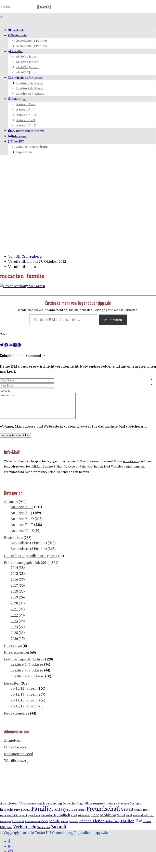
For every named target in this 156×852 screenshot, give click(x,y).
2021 (14, 609)
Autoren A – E (26, 104)
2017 (14, 585)
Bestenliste (19, 35)
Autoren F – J (25, 110)
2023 (14, 621)
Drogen (125, 803)
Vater (9, 827)
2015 (14, 573)
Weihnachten (43, 827)
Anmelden (13, 740)
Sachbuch (42, 821)
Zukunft (58, 827)
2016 (14, 579)
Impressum (24, 152)
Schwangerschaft (69, 821)
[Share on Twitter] (2, 345)
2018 (14, 591)
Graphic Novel (141, 809)
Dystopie (135, 803)
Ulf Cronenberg (28, 256)
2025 (14, 632)
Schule (54, 821)
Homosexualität (9, 815)
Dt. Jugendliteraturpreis (27, 131)
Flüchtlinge (80, 809)
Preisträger (5, 821)
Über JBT (17, 141)
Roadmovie (31, 821)
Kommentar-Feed (18, 754)
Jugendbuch (34, 815)
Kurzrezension (16, 652)
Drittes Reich (113, 803)
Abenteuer (9, 803)
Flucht (70, 810)
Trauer (147, 821)
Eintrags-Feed (15, 747)
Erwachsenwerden (15, 809)
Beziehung (52, 803)
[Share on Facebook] (6, 345)
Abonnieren (113, 320)
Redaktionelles (16, 713)
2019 (14, 597)
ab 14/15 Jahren (27, 67)
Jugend (22, 815)
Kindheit (63, 815)
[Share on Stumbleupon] (11, 345)
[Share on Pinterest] (19, 345)
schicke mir (131, 461)
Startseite (18, 30)
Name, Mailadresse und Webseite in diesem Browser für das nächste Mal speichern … (75, 426)
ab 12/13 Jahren (27, 62)
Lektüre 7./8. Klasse (29, 88)
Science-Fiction (92, 821)
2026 (14, 638)
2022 (14, 615)
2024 (14, 627)
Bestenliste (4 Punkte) (31, 46)
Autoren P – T (25, 120)
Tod (138, 821)
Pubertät (18, 821)
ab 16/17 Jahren (27, 72)
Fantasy (59, 809)
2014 (14, 567)
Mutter (136, 815)
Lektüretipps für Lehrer (26, 78)
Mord (121, 815)
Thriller (127, 821)
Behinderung (34, 803)
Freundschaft (103, 808)
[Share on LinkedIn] (15, 345)
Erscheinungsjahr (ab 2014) (27, 562)
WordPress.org (16, 760)
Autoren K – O (26, 115)
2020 (14, 603)
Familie (41, 809)
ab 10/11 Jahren (27, 57)
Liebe (95, 815)
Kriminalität (84, 815)
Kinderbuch (48, 815)
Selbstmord (112, 821)
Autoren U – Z (26, 125)
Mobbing (108, 815)
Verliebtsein (24, 827)
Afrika (22, 803)
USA (3, 827)
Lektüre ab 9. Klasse (30, 94)
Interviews (19, 136)
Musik (129, 815)
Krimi (74, 815)
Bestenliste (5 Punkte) (31, 41)
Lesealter (16, 51)
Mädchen (147, 815)
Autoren (17, 99)
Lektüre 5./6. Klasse (29, 83)
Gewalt (127, 809)
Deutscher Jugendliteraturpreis (30, 556)
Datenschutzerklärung (32, 147)
